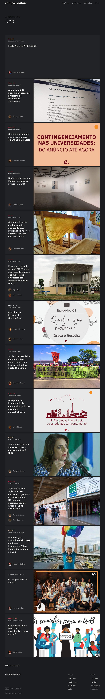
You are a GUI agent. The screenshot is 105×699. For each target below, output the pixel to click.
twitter (94, 682)
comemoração (96, 251)
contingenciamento (94, 163)
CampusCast (12, 305)
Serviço (98, 429)
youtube (94, 689)
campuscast (97, 654)
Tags (70, 689)
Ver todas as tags (12, 666)
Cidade (10, 171)
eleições (98, 559)
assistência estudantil (93, 290)
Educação (11, 83)
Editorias (88, 3)
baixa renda (97, 293)
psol (99, 544)
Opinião (11, 39)
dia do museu (96, 203)
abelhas (98, 247)
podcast (98, 341)
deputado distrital (95, 562)
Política (11, 437)
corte (99, 518)
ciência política (95, 552)
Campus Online (96, 610)
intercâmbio (97, 115)
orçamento (97, 155)
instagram (95, 685)
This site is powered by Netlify (13, 693)
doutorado (97, 548)
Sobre (97, 3)
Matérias (65, 3)
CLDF (99, 566)
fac (100, 603)
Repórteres (76, 3)
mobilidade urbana (95, 650)
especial (98, 207)
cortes (98, 159)
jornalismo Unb (96, 599)
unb (99, 118)
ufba (99, 511)
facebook (95, 678)
